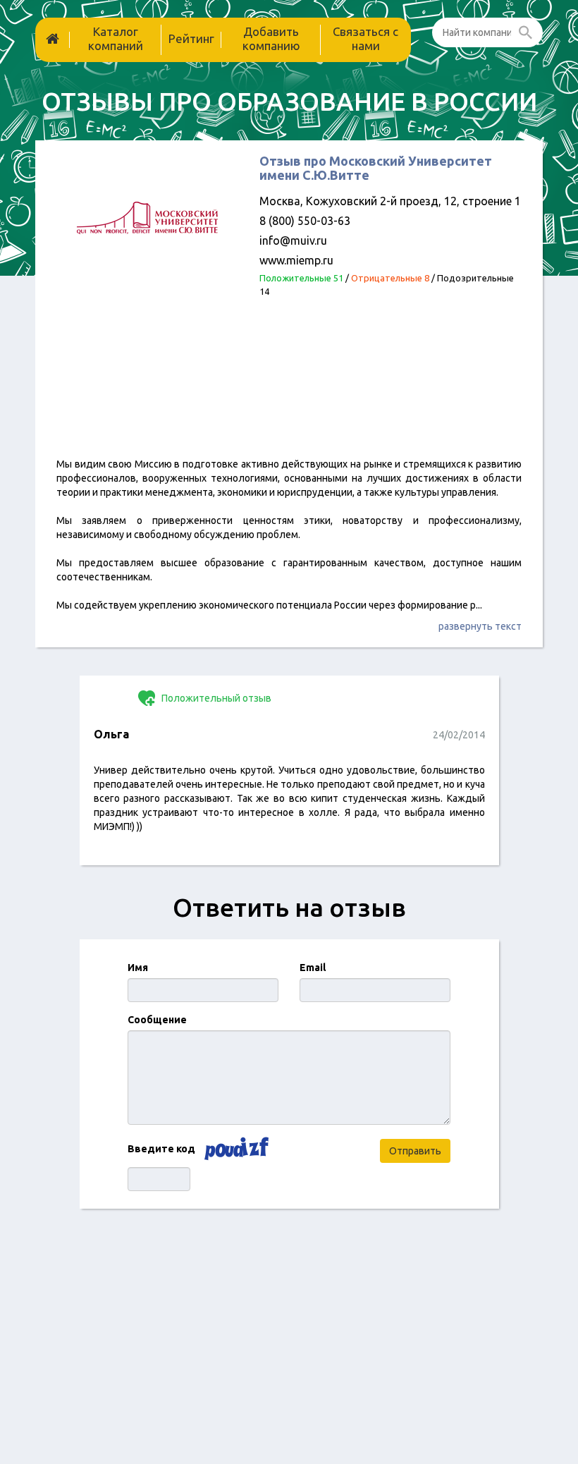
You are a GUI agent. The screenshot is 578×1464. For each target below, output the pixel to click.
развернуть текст (480, 626)
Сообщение (157, 1019)
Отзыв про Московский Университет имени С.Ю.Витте (375, 168)
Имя (138, 967)
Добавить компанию (271, 38)
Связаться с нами (365, 38)
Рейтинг (191, 38)
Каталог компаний (115, 38)
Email (313, 967)
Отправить (415, 1151)
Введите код (161, 1148)
